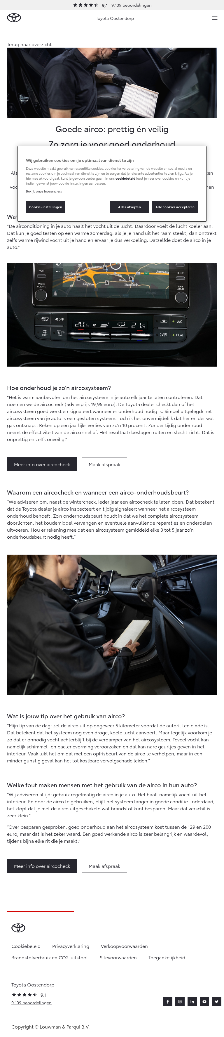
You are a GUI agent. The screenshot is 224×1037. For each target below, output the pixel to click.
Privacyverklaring (70, 945)
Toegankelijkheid (166, 957)
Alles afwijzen (129, 206)
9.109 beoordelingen (131, 5)
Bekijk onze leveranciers (44, 191)
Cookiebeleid (26, 945)
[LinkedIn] (192, 1001)
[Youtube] (204, 1001)
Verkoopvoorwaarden (124, 945)
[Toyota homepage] (14, 18)
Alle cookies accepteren (175, 206)
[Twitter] (216, 1001)
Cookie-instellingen (45, 206)
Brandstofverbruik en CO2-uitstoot (49, 957)
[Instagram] (180, 1001)
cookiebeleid (125, 178)
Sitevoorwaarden (118, 957)
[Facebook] (167, 1001)
